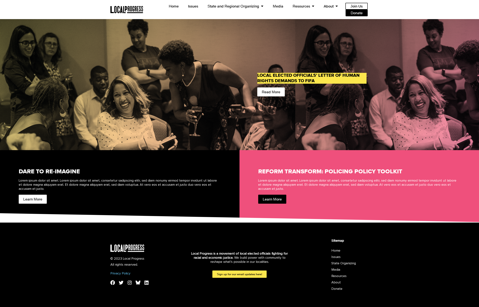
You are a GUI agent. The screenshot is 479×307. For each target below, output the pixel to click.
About (329, 6)
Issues (193, 6)
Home (174, 6)
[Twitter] (121, 282)
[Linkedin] (146, 282)
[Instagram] (129, 282)
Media (278, 6)
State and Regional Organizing (233, 6)
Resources (301, 6)
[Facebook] (112, 282)
